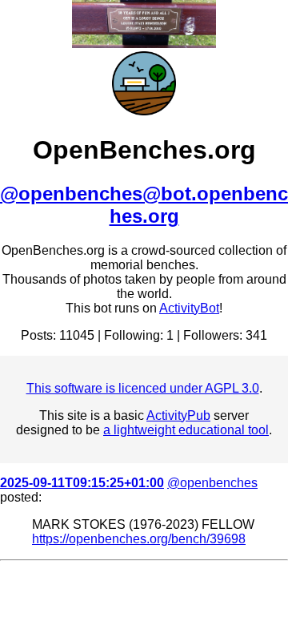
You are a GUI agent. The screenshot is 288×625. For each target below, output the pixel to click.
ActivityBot (189, 308)
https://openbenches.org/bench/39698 (139, 539)
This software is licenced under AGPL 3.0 (142, 388)
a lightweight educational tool (186, 430)
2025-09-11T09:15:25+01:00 (82, 483)
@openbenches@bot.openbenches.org (144, 205)
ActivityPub (178, 415)
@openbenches (212, 483)
